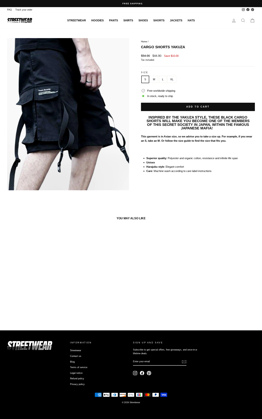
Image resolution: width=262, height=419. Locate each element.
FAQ (9, 9)
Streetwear (76, 20)
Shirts (128, 20)
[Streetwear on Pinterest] (149, 373)
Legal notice (76, 373)
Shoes (143, 20)
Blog (72, 361)
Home (144, 41)
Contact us (75, 356)
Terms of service (78, 367)
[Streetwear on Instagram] (135, 373)
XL (171, 79)
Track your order (23, 9)
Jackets (176, 20)
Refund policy (77, 378)
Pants (113, 20)
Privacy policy (77, 384)
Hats (191, 20)
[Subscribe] (184, 362)
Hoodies (97, 20)
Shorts (159, 20)
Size (144, 72)
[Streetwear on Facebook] (142, 373)
